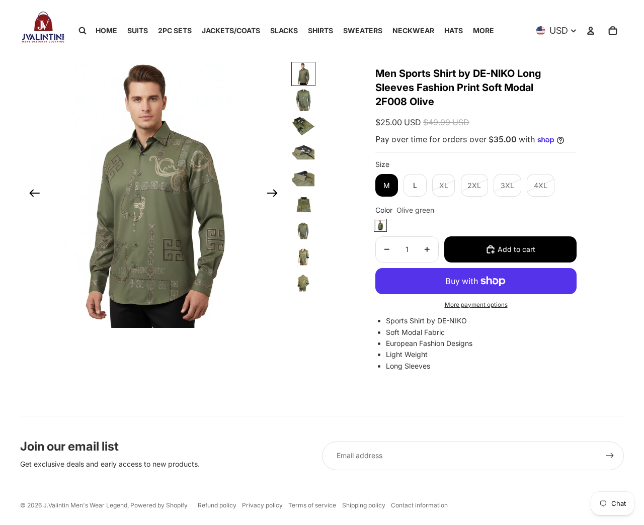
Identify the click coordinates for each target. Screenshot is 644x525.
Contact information (419, 505)
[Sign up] (609, 455)
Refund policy (217, 505)
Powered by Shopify (159, 505)
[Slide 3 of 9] (303, 126)
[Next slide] (275, 195)
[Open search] (82, 31)
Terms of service (312, 505)
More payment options (476, 304)
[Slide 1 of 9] (303, 74)
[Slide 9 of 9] (303, 283)
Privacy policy (262, 505)
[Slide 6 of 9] (303, 205)
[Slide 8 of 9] (303, 257)
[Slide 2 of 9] (303, 100)
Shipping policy (363, 505)
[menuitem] (483, 31)
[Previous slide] (31, 195)
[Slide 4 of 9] (303, 152)
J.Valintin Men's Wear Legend (85, 505)
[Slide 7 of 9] (303, 231)
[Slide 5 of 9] (303, 178)
